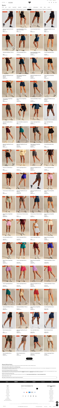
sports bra (31, 371)
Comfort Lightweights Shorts (42, 374)
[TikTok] (25, 396)
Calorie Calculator (8, 395)
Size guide (8, 394)
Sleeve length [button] (35, 7)
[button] (54, 0)
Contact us (8, 387)
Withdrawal (54, 406)
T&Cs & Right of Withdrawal (39, 406)
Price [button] (45, 7)
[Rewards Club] (57, 405)
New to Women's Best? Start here (7, 400)
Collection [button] (14, 7)
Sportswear (51, 388)
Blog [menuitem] (47, 0)
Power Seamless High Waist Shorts (31, 374)
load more (29, 358)
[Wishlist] (51, 2)
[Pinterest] (33, 396)
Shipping (8, 388)
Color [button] (9, 7)
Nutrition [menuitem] (3, 2)
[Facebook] (28, 396)
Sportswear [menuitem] (10, 2)
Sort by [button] (49, 7)
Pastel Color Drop (51, 394)
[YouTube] (30, 396)
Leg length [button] (25, 7)
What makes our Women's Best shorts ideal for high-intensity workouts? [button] (12, 377)
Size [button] (5, 7)
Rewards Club (51, 396)
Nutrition (51, 389)
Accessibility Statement (7, 399)
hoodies (23, 371)
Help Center (7, 393)
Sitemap (50, 406)
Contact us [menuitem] (50, 0)
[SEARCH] (49, 2)
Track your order (8, 392)
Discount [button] (19, 7)
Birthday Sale (51, 395)
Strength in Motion (51, 390)
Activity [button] (30, 7)
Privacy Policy (45, 406)
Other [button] (41, 7)
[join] (37, 388)
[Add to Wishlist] (14, 12)
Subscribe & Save (51, 397)
